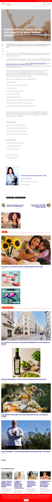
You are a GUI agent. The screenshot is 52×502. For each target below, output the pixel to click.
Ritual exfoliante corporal (20, 197)
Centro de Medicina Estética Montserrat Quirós (35, 63)
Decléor (24, 73)
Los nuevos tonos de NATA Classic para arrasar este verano (31, 484)
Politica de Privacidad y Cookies (42, 498)
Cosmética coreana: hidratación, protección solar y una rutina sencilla (19, 485)
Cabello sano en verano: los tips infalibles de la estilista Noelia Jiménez (6, 484)
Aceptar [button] (26, 500)
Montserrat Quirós (10, 197)
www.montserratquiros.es (26, 178)
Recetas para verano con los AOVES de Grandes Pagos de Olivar (23, 379)
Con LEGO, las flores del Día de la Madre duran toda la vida (22, 267)
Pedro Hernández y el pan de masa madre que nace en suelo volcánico (25, 451)
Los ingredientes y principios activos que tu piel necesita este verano (45, 484)
